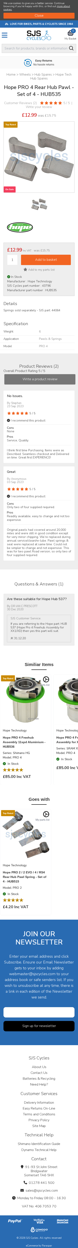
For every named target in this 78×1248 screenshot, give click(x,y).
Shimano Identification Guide (39, 1143)
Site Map (39, 1126)
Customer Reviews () (20, 103)
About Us (39, 1067)
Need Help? (39, 1084)
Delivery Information (39, 1102)
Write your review (39, 107)
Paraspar (47, 1245)
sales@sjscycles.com (42, 1190)
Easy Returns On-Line (39, 1108)
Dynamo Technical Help (39, 1150)
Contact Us (39, 1072)
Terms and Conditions (39, 1114)
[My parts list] (46, 679)
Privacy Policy (39, 1120)
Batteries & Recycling (39, 1078)
